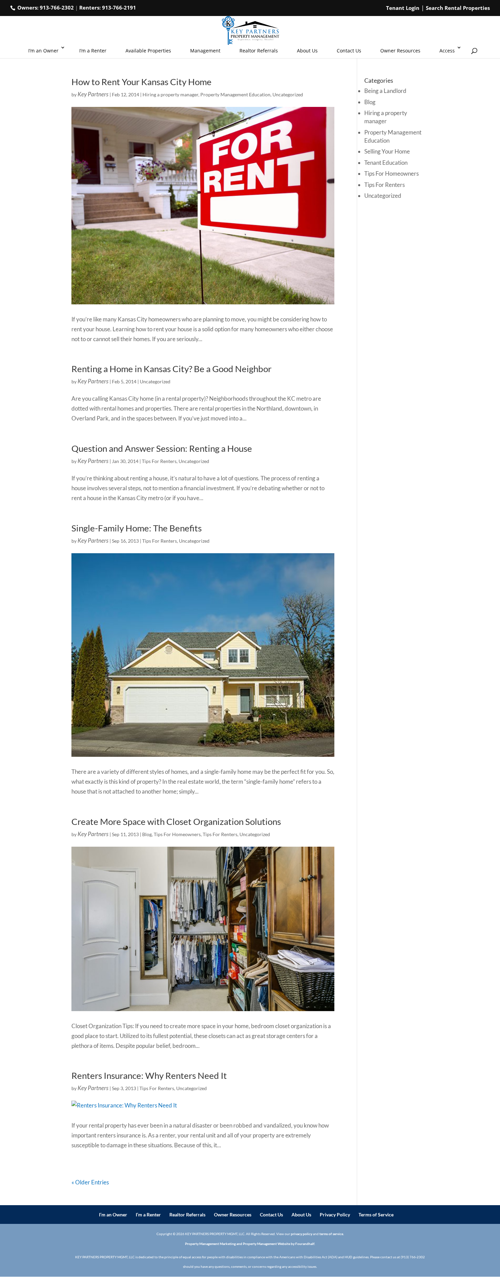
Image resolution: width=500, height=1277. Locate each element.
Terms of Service (376, 1214)
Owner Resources (400, 50)
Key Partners (93, 94)
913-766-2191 (119, 7)
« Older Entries (90, 1182)
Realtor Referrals (258, 50)
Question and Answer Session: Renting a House (161, 448)
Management (205, 50)
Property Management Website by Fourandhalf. (279, 1244)
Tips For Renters (159, 461)
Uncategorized (287, 94)
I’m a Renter (92, 50)
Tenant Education (385, 162)
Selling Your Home (387, 151)
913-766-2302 (57, 7)
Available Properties (148, 50)
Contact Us (349, 50)
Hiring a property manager (170, 94)
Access (447, 50)
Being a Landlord (385, 90)
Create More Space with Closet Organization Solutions (176, 821)
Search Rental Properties (458, 7)
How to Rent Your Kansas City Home (141, 81)
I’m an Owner (43, 50)
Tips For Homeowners (177, 834)
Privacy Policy (335, 1214)
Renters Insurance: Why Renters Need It (149, 1075)
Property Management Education (235, 94)
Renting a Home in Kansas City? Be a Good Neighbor (171, 368)
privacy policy (301, 1234)
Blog (147, 834)
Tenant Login (402, 7)
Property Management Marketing (210, 1244)
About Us (307, 50)
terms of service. (331, 1234)
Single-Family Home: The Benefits (136, 528)
